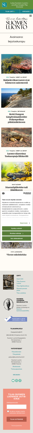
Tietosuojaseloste (16, 369)
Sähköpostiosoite (12, 403)
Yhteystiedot (16, 354)
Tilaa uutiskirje (21, 293)
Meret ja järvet (21, 77)
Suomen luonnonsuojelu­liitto (23, 310)
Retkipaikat (21, 111)
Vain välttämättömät (16, 238)
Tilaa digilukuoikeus (23, 286)
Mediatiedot (16, 366)
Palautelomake (16, 352)
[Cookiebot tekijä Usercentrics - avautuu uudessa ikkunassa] (23, 193)
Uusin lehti (20, 279)
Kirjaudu (16, 374)
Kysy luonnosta (16, 251)
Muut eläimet (16, 184)
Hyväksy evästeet (16, 228)
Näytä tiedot (24, 223)
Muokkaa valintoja (15, 233)
